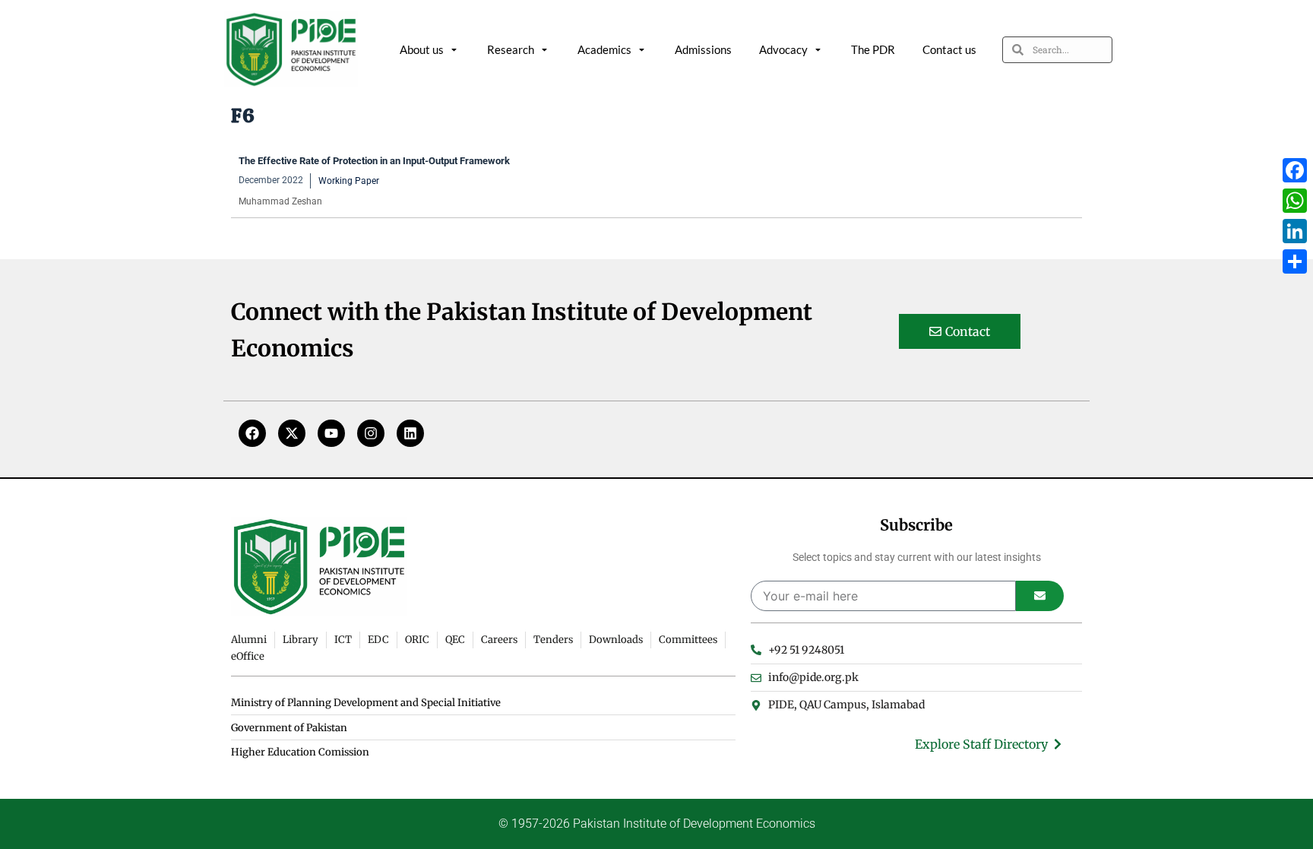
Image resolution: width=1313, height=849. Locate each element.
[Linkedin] (410, 433)
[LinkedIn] (1295, 231)
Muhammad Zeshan (280, 201)
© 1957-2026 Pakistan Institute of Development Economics (656, 823)
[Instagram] (370, 433)
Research (510, 49)
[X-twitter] (291, 433)
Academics (604, 49)
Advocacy (783, 49)
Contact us (949, 49)
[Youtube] (331, 433)
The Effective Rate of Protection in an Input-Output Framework (374, 160)
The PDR (873, 49)
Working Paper (348, 180)
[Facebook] (252, 433)
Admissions (703, 49)
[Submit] (1040, 596)
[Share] (1295, 261)
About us (422, 49)
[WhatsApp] (1295, 200)
